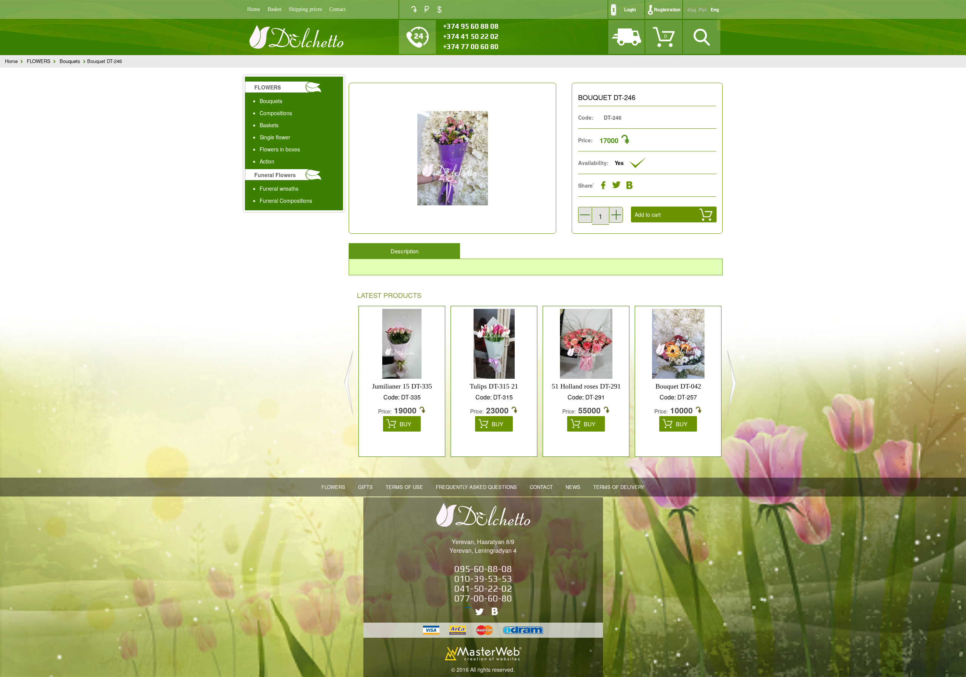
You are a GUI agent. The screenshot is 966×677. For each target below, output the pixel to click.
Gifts (365, 486)
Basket (274, 9)
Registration (667, 9)
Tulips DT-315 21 (413, 386)
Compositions (276, 113)
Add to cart (648, 214)
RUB (426, 9)
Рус (703, 9)
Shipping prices (305, 9)
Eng (715, 9)
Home (253, 9)
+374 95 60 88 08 (470, 26)
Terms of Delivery (619, 486)
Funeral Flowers (275, 175)
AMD (414, 9)
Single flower (275, 137)
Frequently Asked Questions (476, 486)
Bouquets (70, 61)
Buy (417, 424)
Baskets (269, 125)
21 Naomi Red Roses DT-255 (689, 386)
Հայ (691, 9)
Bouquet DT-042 (598, 386)
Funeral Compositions (286, 200)
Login (630, 9)
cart (652, 232)
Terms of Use (404, 486)
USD (439, 9)
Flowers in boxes (280, 149)
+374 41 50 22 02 (470, 36)
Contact (337, 9)
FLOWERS (39, 61)
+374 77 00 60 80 (470, 46)
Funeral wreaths (279, 188)
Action (267, 161)
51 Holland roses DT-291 (505, 386)
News (573, 486)
